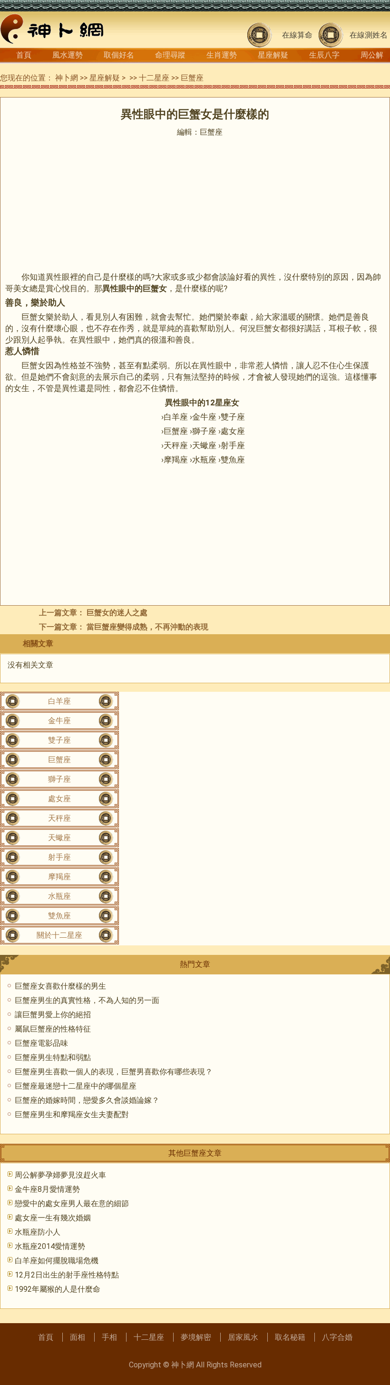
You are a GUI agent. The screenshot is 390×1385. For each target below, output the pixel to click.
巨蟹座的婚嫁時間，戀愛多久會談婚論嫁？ (87, 1100)
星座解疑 (273, 54)
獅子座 (59, 779)
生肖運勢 (221, 54)
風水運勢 (67, 54)
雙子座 (59, 740)
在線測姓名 (369, 34)
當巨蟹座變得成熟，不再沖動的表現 (147, 626)
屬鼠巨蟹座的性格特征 (53, 1028)
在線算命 (297, 34)
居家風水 (243, 1337)
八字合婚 (337, 1337)
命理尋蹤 (170, 54)
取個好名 (119, 54)
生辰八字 (324, 54)
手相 (109, 1337)
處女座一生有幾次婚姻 (53, 1217)
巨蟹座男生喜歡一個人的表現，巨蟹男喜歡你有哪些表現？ (114, 1071)
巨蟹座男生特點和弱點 (53, 1057)
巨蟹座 (192, 77)
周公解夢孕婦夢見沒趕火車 (60, 1174)
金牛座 (59, 720)
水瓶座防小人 (37, 1232)
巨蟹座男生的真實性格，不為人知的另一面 (87, 1000)
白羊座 (59, 701)
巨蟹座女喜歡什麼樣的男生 (60, 986)
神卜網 (66, 77)
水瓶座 (59, 896)
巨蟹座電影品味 (41, 1043)
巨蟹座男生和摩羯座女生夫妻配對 (72, 1114)
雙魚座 (59, 915)
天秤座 (59, 818)
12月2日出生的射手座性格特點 (67, 1274)
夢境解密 (196, 1337)
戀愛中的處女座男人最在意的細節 (72, 1203)
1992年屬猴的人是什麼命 (57, 1289)
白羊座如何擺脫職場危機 (56, 1260)
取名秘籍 (290, 1337)
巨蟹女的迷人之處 (117, 612)
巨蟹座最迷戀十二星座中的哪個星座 (75, 1085)
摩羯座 (59, 876)
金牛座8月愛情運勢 (47, 1189)
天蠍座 (59, 837)
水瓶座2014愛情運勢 (50, 1246)
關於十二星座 (59, 935)
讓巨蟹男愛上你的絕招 (53, 1014)
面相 (77, 1337)
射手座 (59, 857)
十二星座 (154, 77)
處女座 (59, 798)
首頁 (23, 54)
